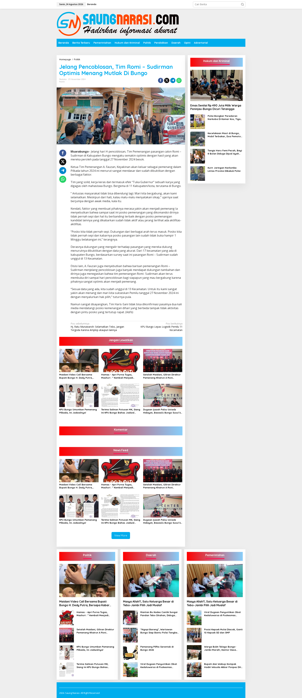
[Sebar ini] (160, 80)
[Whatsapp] (179, 80)
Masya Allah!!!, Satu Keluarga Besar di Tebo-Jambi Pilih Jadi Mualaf (148, 603)
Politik (62, 81)
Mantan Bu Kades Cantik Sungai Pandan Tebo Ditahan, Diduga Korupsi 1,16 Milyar (158, 614)
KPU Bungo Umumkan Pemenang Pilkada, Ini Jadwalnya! (78, 411)
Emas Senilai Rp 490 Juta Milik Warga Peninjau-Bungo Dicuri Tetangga (215, 107)
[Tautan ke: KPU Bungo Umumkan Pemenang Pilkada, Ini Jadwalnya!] (66, 652)
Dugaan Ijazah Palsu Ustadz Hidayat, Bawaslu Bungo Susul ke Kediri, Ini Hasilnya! (162, 411)
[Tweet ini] (166, 80)
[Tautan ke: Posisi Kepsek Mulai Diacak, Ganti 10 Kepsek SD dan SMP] (194, 634)
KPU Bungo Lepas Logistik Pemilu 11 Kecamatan (161, 326)
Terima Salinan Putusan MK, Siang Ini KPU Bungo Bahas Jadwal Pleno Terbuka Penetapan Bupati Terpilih (120, 411)
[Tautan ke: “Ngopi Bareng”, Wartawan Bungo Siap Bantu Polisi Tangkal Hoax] (130, 634)
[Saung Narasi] (119, 23)
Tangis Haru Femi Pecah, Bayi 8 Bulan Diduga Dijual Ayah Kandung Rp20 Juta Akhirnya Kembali (225, 152)
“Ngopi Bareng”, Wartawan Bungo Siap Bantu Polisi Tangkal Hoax (159, 631)
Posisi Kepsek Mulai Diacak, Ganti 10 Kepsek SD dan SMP (223, 631)
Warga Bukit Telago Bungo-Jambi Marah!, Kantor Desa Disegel (220, 648)
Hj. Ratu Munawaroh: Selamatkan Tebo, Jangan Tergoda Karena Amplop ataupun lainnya (97, 326)
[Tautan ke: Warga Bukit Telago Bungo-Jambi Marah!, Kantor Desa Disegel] (194, 652)
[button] (242, 4)
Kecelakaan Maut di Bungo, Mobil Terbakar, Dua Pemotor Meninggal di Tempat (225, 135)
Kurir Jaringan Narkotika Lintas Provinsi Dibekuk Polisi (224, 169)
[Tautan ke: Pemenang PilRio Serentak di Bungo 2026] (130, 652)
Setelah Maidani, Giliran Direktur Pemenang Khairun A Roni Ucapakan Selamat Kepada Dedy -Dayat (162, 376)
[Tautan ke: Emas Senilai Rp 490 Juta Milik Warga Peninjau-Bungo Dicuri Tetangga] (216, 85)
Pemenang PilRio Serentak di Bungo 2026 (157, 648)
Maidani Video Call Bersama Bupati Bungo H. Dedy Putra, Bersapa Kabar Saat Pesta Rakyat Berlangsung (76, 376)
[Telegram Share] (172, 80)
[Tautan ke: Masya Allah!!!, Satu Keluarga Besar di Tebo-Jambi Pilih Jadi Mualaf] (151, 580)
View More (120, 535)
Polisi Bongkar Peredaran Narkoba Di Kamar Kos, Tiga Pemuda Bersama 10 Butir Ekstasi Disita (224, 118)
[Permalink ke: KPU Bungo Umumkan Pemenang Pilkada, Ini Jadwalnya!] (79, 395)
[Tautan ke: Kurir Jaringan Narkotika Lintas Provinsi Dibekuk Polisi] (197, 173)
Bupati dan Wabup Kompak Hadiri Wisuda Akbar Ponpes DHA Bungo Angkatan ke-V (223, 666)
